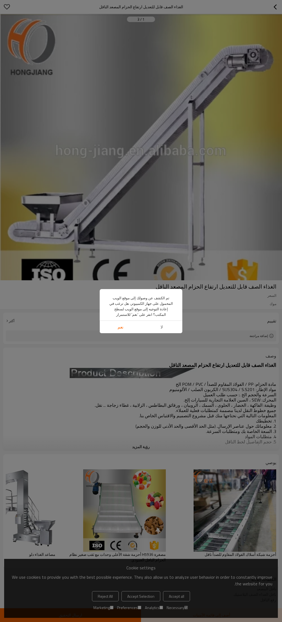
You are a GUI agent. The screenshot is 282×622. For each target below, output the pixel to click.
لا (162, 327)
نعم (120, 327)
